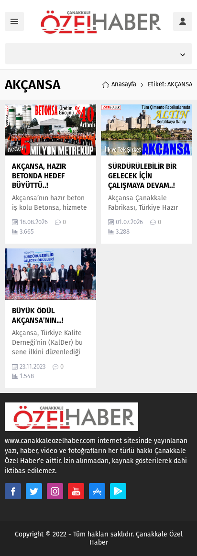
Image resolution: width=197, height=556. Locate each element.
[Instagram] (55, 491)
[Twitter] (34, 491)
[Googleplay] (118, 491)
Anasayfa (123, 84)
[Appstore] (97, 491)
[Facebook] (13, 491)
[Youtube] (76, 491)
